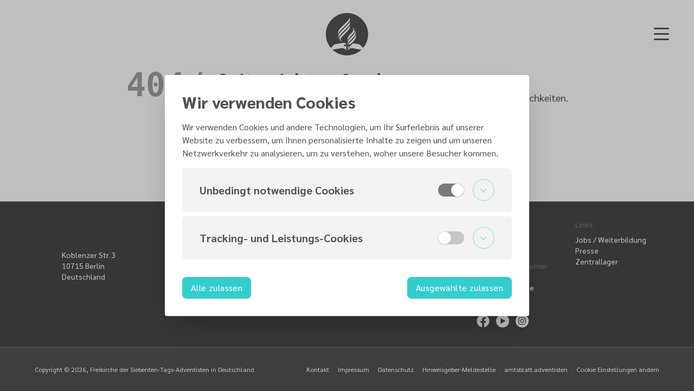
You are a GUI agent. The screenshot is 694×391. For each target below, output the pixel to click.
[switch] (451, 190)
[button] (347, 190)
